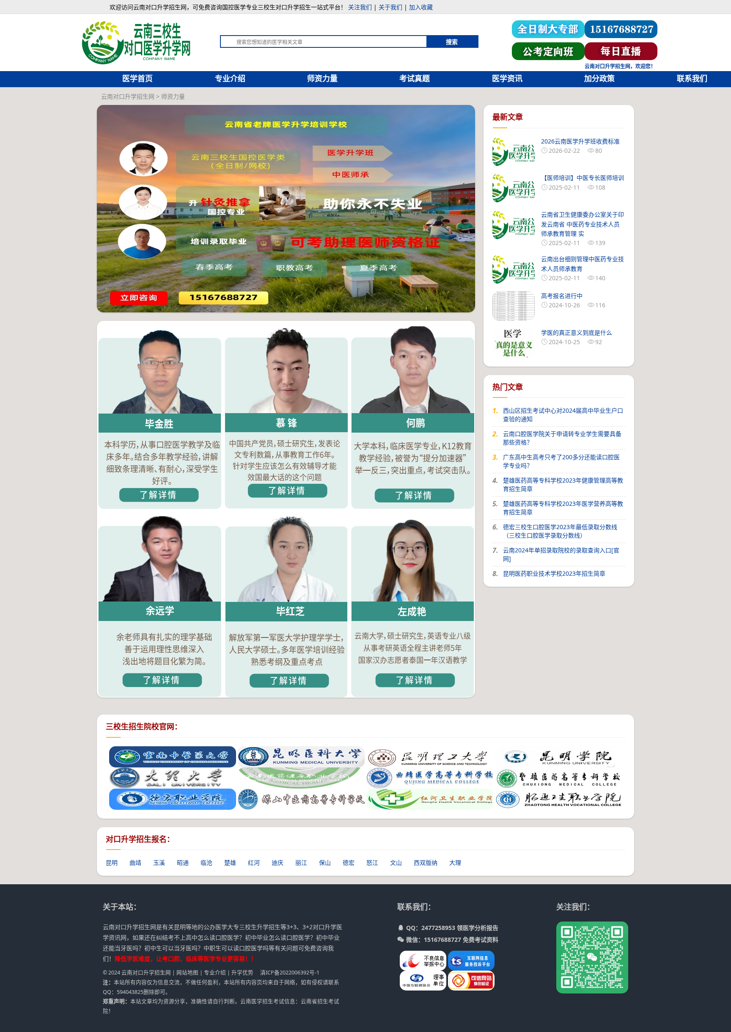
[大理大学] (172, 777)
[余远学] (160, 603)
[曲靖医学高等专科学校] (429, 777)
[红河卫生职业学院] (429, 798)
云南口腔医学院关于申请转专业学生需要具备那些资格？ (562, 438)
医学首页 (137, 79)
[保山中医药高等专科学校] (301, 798)
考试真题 (414, 79)
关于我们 (390, 7)
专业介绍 (230, 79)
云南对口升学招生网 (127, 96)
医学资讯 (507, 79)
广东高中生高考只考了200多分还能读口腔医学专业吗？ (561, 461)
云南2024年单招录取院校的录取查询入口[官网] (561, 554)
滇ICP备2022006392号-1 (289, 972)
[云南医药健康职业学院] (301, 777)
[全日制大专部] (548, 29)
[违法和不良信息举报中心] (424, 960)
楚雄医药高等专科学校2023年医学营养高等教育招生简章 (563, 507)
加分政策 (599, 79)
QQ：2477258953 (430, 928)
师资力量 (322, 79)
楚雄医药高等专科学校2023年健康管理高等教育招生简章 (563, 484)
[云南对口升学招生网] (138, 38)
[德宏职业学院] (172, 798)
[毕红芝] (286, 603)
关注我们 (360, 7)
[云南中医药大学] (172, 756)
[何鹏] (413, 414)
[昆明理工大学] (429, 756)
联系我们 (692, 79)
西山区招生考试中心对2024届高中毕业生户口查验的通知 (563, 414)
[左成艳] (413, 603)
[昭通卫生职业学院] (558, 798)
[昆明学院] (558, 756)
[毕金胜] (160, 414)
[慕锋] (286, 414)
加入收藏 (421, 7)
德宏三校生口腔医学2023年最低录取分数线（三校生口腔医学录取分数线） (560, 531)
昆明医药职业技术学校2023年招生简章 (554, 573)
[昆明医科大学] (301, 756)
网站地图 (187, 972)
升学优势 (242, 972)
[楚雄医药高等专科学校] (558, 777)
